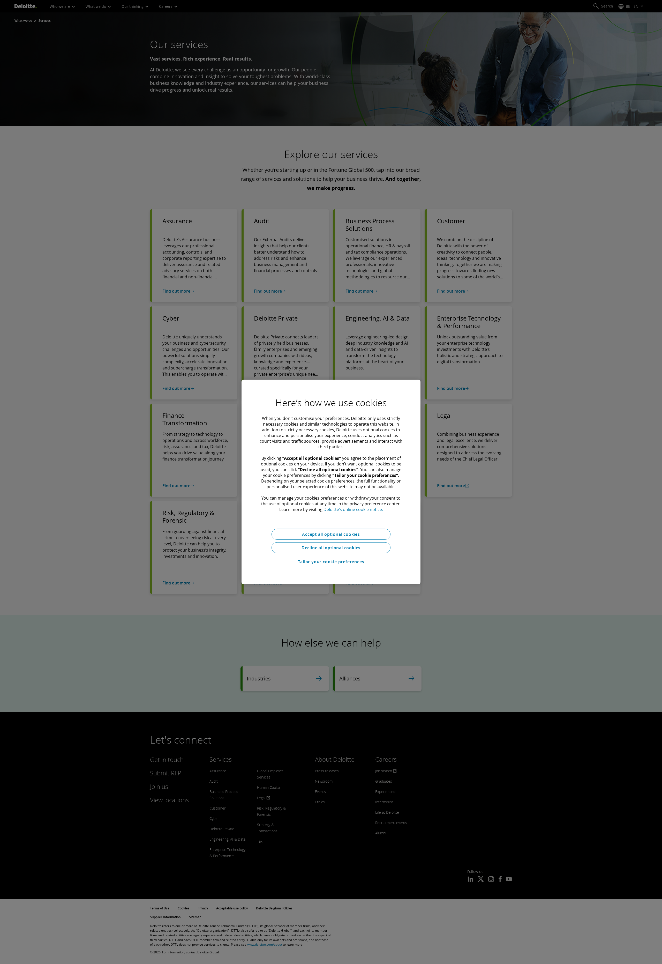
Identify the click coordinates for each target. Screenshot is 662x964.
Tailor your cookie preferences (331, 562)
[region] (331, 482)
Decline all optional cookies (331, 548)
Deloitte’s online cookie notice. (353, 509)
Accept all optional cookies (331, 534)
